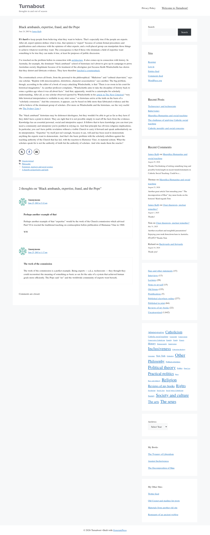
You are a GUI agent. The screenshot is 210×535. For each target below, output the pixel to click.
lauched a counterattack (88, 70)
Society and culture (172, 395)
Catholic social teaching (158, 336)
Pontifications (154, 293)
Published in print (156, 303)
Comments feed (155, 75)
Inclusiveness (159, 348)
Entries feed (153, 71)
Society (151, 395)
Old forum (153, 289)
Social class (161, 390)
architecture (77, 59)
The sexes (168, 401)
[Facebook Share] (29, 152)
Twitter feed (153, 493)
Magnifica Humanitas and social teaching (168, 115)
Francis (181, 340)
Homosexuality (162, 344)
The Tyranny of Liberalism (161, 454)
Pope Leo (187, 368)
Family (175, 340)
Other (180, 355)
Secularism (151, 390)
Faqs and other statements (160, 270)
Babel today (154, 110)
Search (151, 26)
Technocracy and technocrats (162, 106)
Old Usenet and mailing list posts (164, 500)
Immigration (172, 344)
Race (177, 374)
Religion (169, 380)
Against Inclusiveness (158, 460)
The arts (153, 401)
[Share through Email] (37, 152)
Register (152, 61)
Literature (151, 356)
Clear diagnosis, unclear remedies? (172, 222)
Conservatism (182, 337)
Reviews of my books (158, 307)
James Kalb (153, 154)
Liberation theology (178, 349)
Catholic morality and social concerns (166, 128)
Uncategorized (28, 161)
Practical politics (161, 373)
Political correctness (173, 361)
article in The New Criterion (110, 94)
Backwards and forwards (171, 244)
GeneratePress (120, 530)
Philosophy (26, 164)
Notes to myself (155, 284)
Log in (151, 66)
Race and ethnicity (154, 381)
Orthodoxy (170, 356)
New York (160, 355)
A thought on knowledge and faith (35, 169)
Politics (179, 368)
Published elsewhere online (161, 298)
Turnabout (31, 6)
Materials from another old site (162, 507)
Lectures (152, 279)
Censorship (173, 337)
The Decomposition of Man (161, 467)
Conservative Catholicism (156, 340)
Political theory (162, 367)
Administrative (156, 332)
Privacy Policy (149, 8)
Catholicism (173, 332)
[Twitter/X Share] (22, 152)
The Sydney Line (31, 108)
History (152, 343)
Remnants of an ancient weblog (163, 514)
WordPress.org (155, 80)
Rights (181, 385)
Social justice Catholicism (174, 390)
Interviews (153, 275)
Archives (152, 421)
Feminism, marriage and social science (37, 166)
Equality (169, 340)
